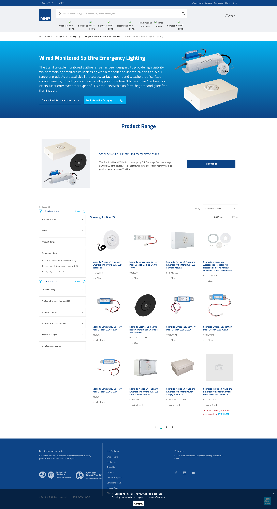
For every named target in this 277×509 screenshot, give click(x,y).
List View (234, 217)
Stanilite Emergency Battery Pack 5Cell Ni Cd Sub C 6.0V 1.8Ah (144, 264)
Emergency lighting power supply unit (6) (60, 265)
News (227, 2)
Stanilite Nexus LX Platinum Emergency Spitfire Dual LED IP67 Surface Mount (144, 391)
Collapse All (44, 206)
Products (63, 25)
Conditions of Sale (114, 482)
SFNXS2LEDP (223, 413)
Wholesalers (197, 2)
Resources (122, 25)
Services (102, 25)
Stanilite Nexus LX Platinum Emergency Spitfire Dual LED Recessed (107, 264)
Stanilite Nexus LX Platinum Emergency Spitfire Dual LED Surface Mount (180, 264)
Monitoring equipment (52, 345)
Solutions (83, 25)
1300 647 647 (46, 2)
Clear (77, 211)
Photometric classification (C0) (56, 300)
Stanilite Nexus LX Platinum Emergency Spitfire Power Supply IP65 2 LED (180, 391)
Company (172, 25)
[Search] (183, 13)
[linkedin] (184, 473)
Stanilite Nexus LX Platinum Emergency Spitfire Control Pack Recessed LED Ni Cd (217, 391)
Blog (235, 2)
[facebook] (175, 473)
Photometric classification (54, 323)
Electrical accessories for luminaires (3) (59, 260)
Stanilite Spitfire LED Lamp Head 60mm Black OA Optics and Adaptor (144, 329)
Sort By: (196, 208)
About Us (111, 467)
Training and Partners (145, 24)
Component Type (49, 252)
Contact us (218, 2)
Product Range (48, 241)
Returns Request (114, 477)
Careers (208, 2)
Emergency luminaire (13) (53, 271)
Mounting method (50, 312)
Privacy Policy (113, 487)
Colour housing (48, 289)
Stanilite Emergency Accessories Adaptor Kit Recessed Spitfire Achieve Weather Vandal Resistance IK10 (217, 266)
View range (211, 163)
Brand (44, 230)
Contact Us (111, 461)
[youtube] (193, 473)
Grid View (218, 217)
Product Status (49, 219)
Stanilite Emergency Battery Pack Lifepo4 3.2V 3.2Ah (180, 328)
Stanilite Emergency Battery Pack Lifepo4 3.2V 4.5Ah (107, 328)
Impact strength (49, 334)
